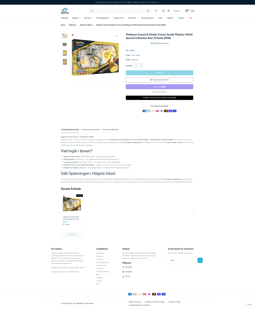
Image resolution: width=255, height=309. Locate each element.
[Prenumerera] (200, 260)
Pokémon (72, 25)
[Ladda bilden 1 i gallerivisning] (64, 36)
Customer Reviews (110, 129)
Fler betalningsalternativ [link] (159, 92)
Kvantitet (129, 66)
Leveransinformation (90, 129)
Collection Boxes (86, 25)
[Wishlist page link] (156, 11)
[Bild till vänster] (60, 212)
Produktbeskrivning (70, 129)
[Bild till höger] (194, 212)
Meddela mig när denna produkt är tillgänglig (159, 98)
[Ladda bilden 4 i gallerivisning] (64, 61)
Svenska (176, 11)
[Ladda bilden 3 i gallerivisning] (64, 53)
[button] (189, 10)
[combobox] (113, 10)
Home (63, 25)
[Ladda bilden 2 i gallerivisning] (64, 44)
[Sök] (148, 11)
